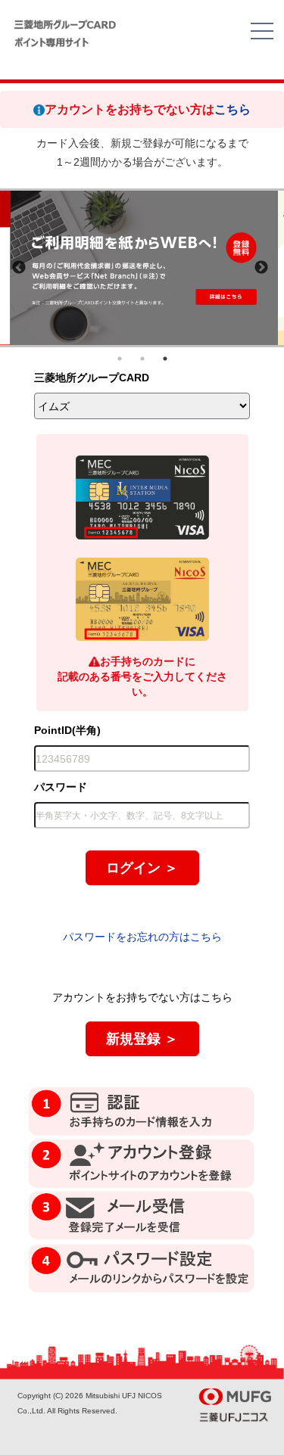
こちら (232, 109)
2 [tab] (142, 358)
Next (261, 267)
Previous (19, 267)
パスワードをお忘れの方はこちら (142, 937)
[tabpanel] (144, 268)
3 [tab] (165, 358)
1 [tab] (119, 358)
